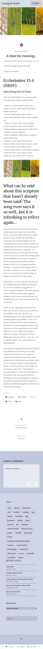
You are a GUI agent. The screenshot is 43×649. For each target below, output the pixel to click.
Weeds (20, 558)
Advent (17, 508)
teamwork (23, 549)
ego (33, 512)
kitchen (10, 525)
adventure (26, 508)
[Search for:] (21, 619)
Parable (18, 533)
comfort (16, 512)
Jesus (27, 520)
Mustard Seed (26, 529)
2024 (9, 508)
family (9, 516)
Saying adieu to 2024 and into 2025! (19, 579)
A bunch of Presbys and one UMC (18, 585)
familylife (19, 516)
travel (21, 554)
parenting (28, 533)
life (17, 525)
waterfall (30, 554)
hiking (20, 520)
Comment (32, 484)
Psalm (9, 537)
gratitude (11, 520)
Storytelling (12, 549)
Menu (36, 3)
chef (9, 512)
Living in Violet (11, 3)
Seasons (10, 545)
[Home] (21, 639)
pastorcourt (16, 61)
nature (10, 533)
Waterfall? (10, 567)
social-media (21, 545)
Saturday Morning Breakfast (18, 541)
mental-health (13, 529)
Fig (27, 516)
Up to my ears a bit (13, 592)
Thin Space (11, 554)
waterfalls (11, 558)
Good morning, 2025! (14, 573)
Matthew (24, 525)
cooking (25, 512)
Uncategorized (21, 51)
